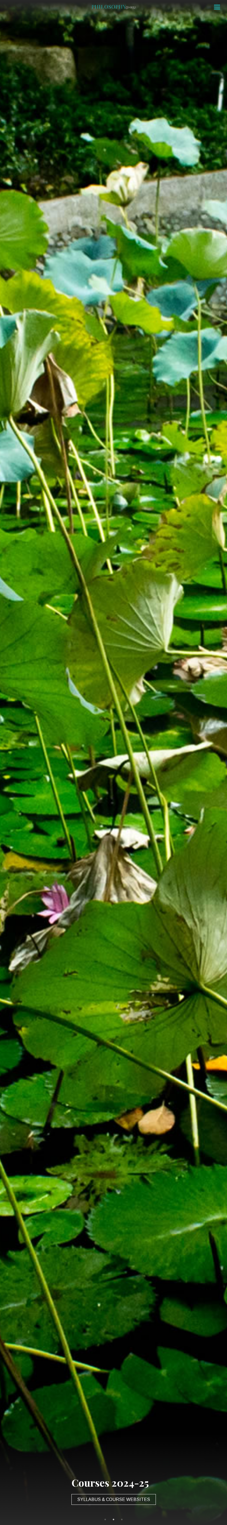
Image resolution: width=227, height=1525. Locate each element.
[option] (113, 762)
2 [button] (113, 1519)
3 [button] (122, 1519)
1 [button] (105, 1519)
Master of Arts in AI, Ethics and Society (113, 1499)
